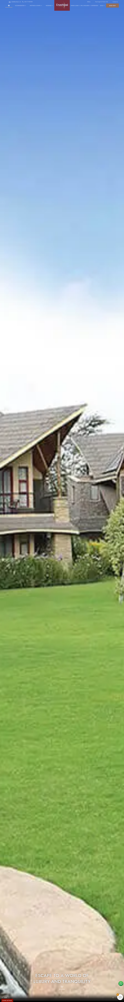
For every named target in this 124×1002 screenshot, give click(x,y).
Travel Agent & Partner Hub (101, 2)
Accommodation (20, 6)
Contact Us (115, 2)
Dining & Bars (75, 6)
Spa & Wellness (85, 6)
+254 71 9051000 (28, 2)
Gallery (88, 2)
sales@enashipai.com (16, 2)
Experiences (94, 6)
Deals (101, 6)
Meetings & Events (35, 6)
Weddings (48, 6)
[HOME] (8, 6)
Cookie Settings (7, 1000)
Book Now (112, 6)
